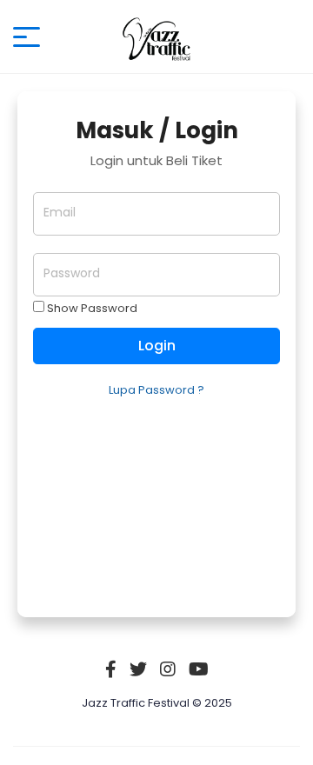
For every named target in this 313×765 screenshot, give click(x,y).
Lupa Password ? (156, 390)
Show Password (90, 308)
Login (157, 346)
